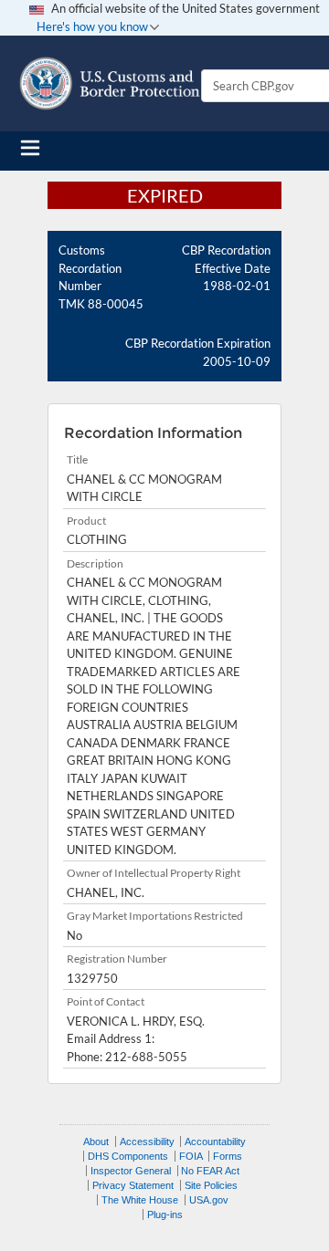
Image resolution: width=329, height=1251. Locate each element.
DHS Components (128, 1156)
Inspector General (130, 1170)
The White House (139, 1199)
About (96, 1141)
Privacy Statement (133, 1185)
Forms (227, 1156)
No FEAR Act (210, 1170)
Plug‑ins (165, 1214)
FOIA (191, 1156)
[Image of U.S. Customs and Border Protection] (109, 83)
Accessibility (147, 1141)
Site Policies (211, 1185)
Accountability (215, 1141)
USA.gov (208, 1199)
